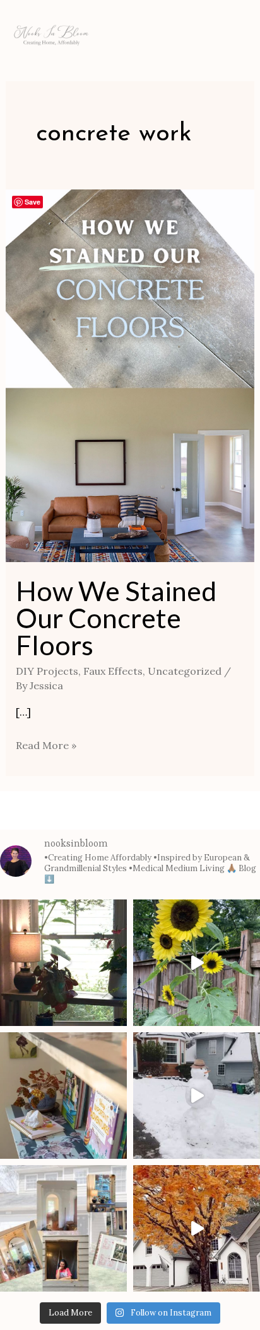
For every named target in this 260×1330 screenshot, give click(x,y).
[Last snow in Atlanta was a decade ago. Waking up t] (196, 1095)
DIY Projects (47, 671)
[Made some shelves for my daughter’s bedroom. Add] (63, 1095)
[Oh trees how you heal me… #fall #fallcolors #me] (196, 1228)
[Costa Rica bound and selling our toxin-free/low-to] (63, 962)
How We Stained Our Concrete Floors (116, 618)
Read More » (46, 744)
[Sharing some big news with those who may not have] (63, 1228)
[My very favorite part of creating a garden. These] (196, 962)
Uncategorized (185, 671)
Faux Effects (113, 671)
